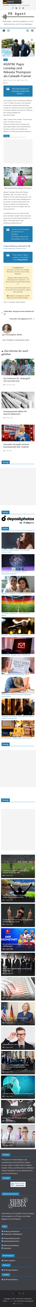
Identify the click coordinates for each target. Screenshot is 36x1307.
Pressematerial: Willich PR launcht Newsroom (15, 412)
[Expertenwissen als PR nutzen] (18, 1038)
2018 (6, 83)
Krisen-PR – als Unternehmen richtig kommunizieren (16, 1141)
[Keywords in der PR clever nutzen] (18, 1111)
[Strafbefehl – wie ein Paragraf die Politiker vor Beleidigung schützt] (18, 915)
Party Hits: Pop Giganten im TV (21, 319)
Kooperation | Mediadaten (12, 1234)
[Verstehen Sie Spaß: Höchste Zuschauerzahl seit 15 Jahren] (18, 426)
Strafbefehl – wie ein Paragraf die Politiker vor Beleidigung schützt (18, 921)
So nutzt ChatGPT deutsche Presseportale (18, 1094)
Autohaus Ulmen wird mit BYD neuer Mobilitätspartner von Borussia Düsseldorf (16, 1067)
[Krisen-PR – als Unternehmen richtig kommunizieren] (18, 1136)
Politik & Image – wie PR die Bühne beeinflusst (15, 1019)
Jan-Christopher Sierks (11, 80)
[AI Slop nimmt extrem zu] (18, 989)
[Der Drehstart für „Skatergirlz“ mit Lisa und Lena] (18, 360)
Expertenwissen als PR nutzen (13, 1044)
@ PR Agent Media (10, 1270)
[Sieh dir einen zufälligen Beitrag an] (32, 30)
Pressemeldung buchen (12, 1238)
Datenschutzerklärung (11, 1245)
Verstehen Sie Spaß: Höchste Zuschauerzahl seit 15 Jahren (16, 445)
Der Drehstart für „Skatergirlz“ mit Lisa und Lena (16, 379)
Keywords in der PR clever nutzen (15, 1118)
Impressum (7, 1248)
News (5, 59)
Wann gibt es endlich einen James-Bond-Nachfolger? (17, 970)
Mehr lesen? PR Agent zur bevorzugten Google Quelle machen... (20, 91)
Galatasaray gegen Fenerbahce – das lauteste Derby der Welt (16, 872)
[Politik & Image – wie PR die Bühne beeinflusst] (18, 1013)
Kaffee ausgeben (9, 1260)
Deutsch (10, 2)
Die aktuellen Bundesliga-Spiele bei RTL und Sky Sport (17, 945)
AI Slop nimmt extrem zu (12, 995)
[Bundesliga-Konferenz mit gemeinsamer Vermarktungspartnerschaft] (18, 891)
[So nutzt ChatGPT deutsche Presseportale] (18, 1087)
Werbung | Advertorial (11, 1231)
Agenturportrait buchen (11, 1241)
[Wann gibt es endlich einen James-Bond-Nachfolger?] (18, 964)
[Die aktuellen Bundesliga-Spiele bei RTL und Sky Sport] (18, 940)
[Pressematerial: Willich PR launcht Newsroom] (18, 393)
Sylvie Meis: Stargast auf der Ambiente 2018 (19, 313)
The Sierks (15, 1219)
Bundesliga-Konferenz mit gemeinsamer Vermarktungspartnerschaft (17, 896)
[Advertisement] (18, 151)
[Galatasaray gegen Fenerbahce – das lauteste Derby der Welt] (18, 866)
